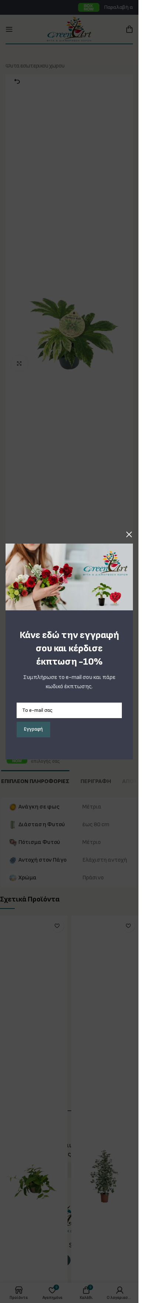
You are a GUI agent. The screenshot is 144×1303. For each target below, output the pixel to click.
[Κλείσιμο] (129, 534)
